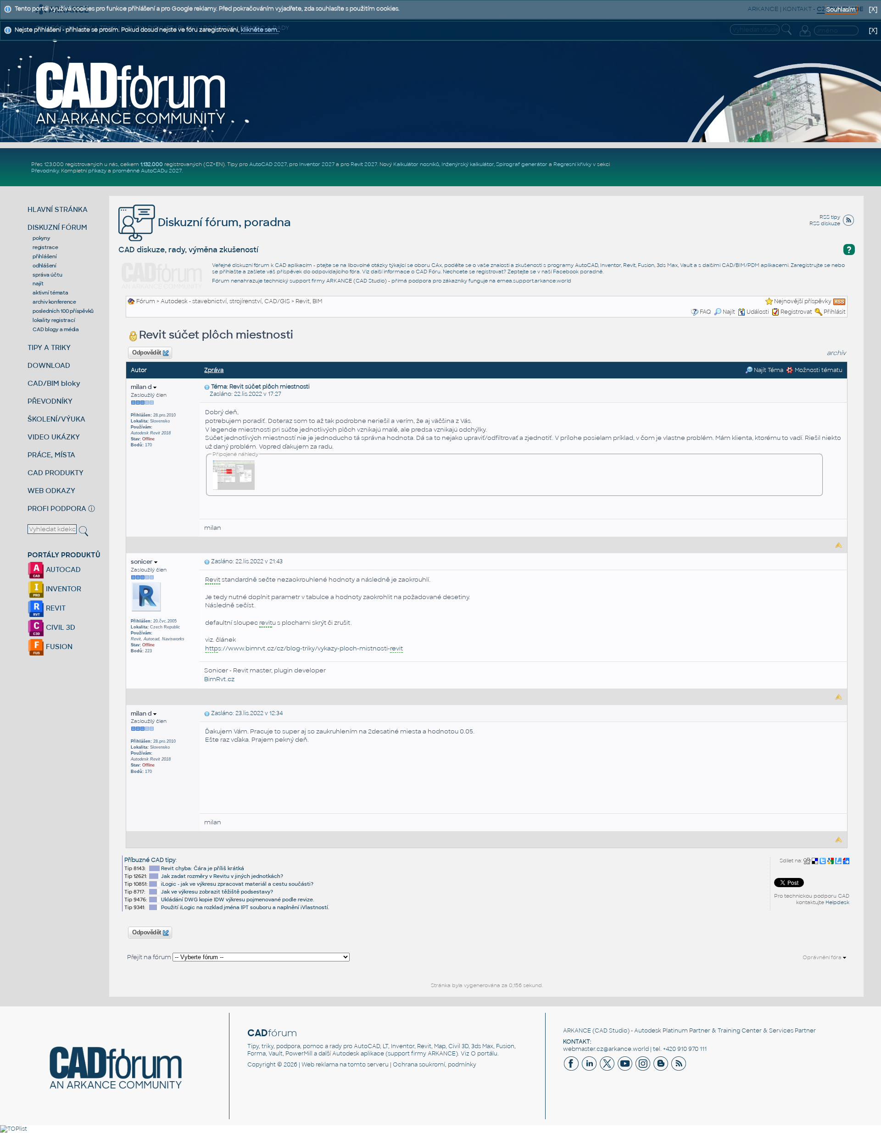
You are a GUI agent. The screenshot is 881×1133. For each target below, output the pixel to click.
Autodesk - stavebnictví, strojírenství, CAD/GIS (225, 301)
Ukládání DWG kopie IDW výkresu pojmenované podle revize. (237, 899)
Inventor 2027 (317, 164)
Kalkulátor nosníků (416, 164)
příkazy (97, 170)
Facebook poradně (577, 271)
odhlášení (44, 265)
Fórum (145, 301)
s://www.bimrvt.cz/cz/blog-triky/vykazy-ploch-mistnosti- (304, 648)
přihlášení (45, 256)
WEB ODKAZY (51, 490)
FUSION (58, 646)
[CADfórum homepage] (131, 92)
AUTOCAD (62, 569)
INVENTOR (62, 588)
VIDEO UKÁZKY (54, 437)
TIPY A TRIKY (49, 347)
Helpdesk (837, 902)
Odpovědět (147, 353)
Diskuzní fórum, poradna (223, 222)
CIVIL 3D (59, 627)
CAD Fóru (428, 271)
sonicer (142, 562)
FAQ (705, 312)
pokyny (41, 238)
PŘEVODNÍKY (50, 401)
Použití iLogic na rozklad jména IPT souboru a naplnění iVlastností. (245, 907)
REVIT (55, 608)
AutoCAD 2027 (268, 164)
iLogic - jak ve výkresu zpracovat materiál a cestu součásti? (237, 884)
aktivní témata (50, 292)
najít (38, 283)
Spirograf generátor (521, 164)
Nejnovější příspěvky (802, 301)
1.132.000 (151, 164)
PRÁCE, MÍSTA (51, 454)
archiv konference (54, 302)
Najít (729, 312)
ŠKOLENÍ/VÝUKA (56, 419)
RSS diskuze (824, 223)
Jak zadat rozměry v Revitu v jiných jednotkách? (222, 876)
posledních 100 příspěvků (63, 311)
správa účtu (47, 275)
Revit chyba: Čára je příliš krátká (202, 868)
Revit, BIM (309, 301)
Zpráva (213, 370)
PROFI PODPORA (57, 508)
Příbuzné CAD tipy (150, 860)
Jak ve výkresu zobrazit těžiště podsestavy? (217, 892)
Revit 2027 (364, 164)
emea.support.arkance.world (534, 281)
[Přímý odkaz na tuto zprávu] (207, 386)
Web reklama (319, 1064)
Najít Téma (768, 370)
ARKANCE (577, 1030)
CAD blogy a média (56, 329)
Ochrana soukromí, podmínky (434, 1064)
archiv (836, 353)
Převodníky (45, 170)
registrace (45, 247)
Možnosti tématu (817, 370)
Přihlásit (835, 312)
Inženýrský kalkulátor (467, 164)
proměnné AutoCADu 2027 (147, 170)
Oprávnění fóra (823, 957)
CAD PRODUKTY (56, 472)
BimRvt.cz (219, 679)
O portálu (484, 1053)
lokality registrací (54, 320)
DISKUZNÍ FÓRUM (57, 227)
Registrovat (796, 312)
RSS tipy (830, 217)
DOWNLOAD (49, 365)
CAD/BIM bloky (54, 383)
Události (758, 312)
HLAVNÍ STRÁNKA (58, 209)
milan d (142, 387)
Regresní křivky (572, 164)
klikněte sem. (260, 29)
